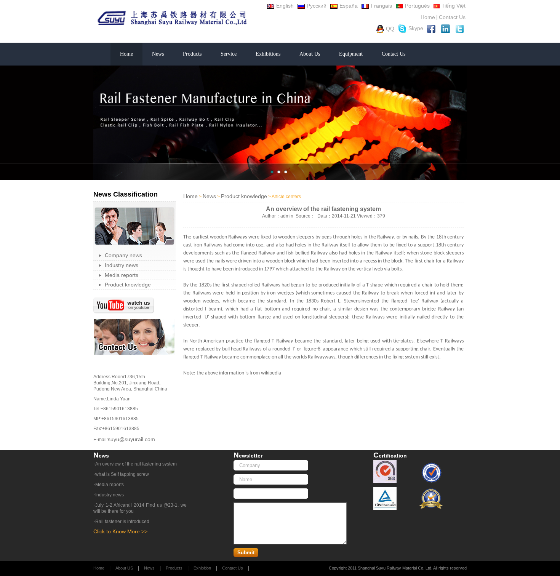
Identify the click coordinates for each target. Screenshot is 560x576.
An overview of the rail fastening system (136, 464)
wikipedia (271, 373)
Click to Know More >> (120, 531)
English (285, 6)
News (158, 54)
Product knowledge (128, 285)
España (348, 6)
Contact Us (452, 17)
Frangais (381, 6)
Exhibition (202, 568)
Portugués (417, 6)
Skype (415, 28)
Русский (316, 6)
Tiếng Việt (454, 6)
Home (428, 17)
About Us (309, 54)
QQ (390, 28)
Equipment (351, 54)
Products (192, 54)
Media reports (121, 275)
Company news (123, 255)
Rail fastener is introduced (122, 521)
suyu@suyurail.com (131, 439)
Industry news (121, 265)
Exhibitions (268, 54)
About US (124, 568)
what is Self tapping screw (122, 474)
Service (229, 54)
